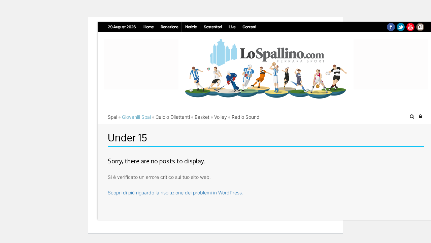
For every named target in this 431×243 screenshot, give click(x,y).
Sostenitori (213, 26)
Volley (220, 117)
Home (148, 26)
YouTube (410, 27)
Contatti (249, 26)
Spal (112, 117)
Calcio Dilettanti (173, 117)
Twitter (401, 27)
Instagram (420, 27)
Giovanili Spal (136, 117)
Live (232, 26)
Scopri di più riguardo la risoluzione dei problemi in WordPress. (175, 192)
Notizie (191, 26)
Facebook (391, 27)
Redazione (169, 26)
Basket (202, 117)
